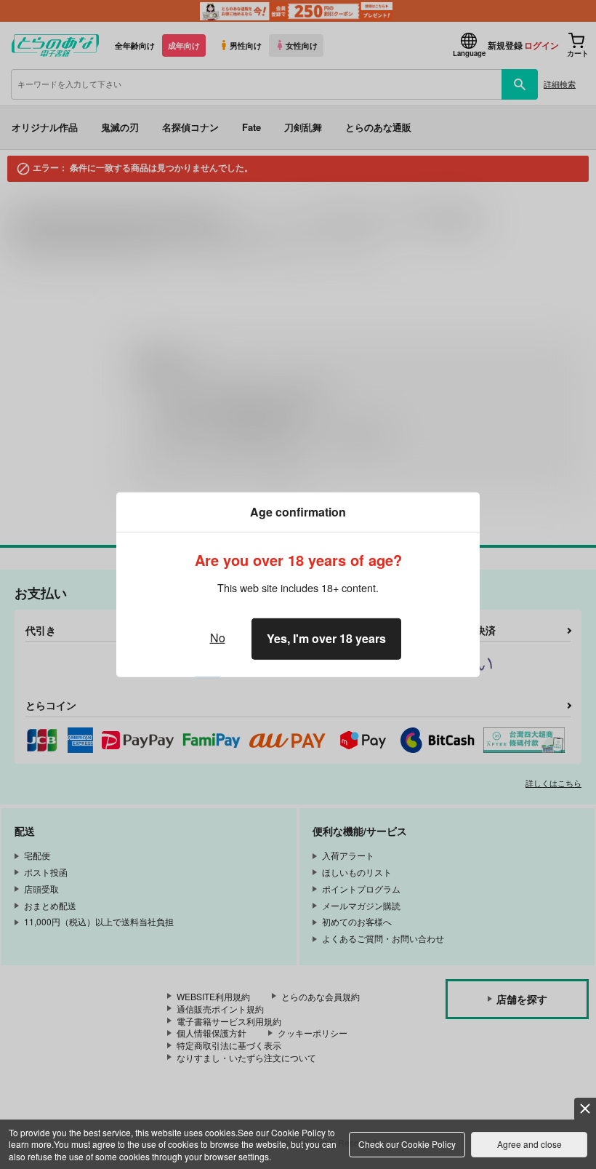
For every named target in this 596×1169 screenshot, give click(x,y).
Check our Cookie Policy (407, 1144)
